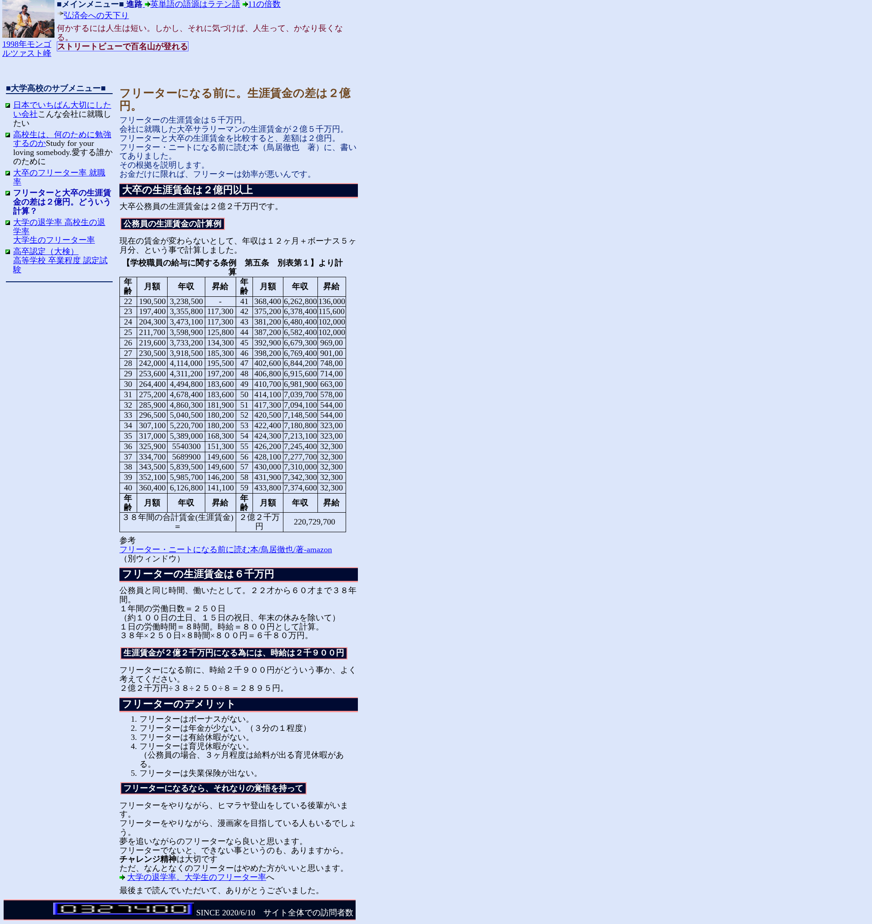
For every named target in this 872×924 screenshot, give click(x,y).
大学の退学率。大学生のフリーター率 (196, 877)
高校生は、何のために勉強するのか (62, 139)
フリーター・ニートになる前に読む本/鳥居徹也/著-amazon (225, 549)
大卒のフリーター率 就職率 (59, 177)
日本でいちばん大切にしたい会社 (62, 109)
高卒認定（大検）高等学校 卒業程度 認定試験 (60, 260)
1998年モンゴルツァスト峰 (26, 49)
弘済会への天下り (96, 15)
